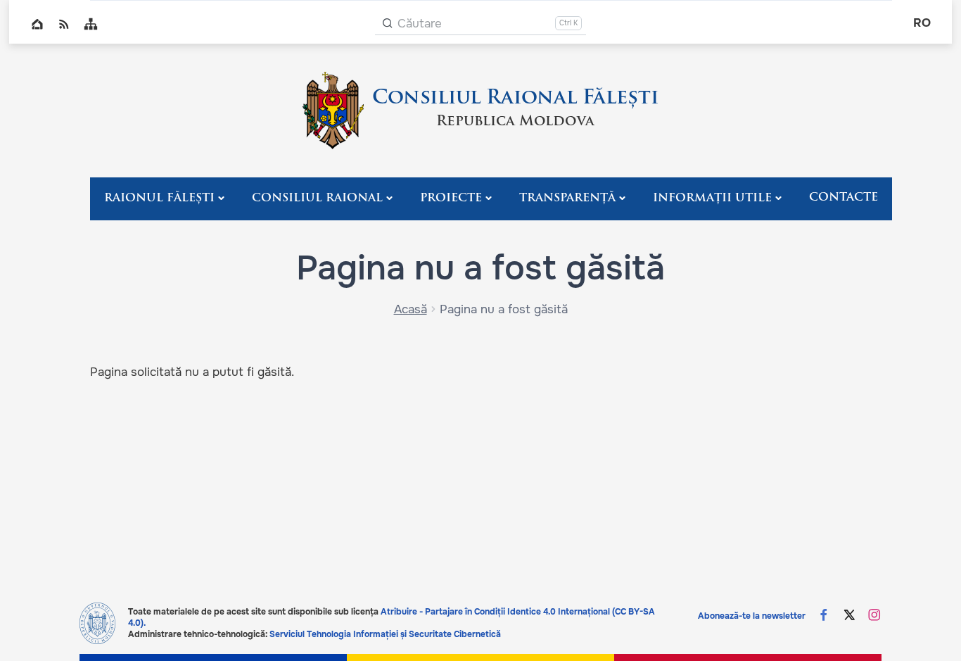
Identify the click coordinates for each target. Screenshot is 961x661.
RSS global (64, 24)
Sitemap (91, 24)
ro (922, 22)
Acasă (410, 309)
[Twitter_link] (849, 616)
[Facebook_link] (824, 616)
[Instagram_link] (874, 616)
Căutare (419, 23)
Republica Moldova (515, 122)
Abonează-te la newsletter (752, 616)
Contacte (843, 197)
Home (37, 24)
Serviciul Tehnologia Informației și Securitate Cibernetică (385, 634)
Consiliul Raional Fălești (515, 98)
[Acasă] (333, 110)
